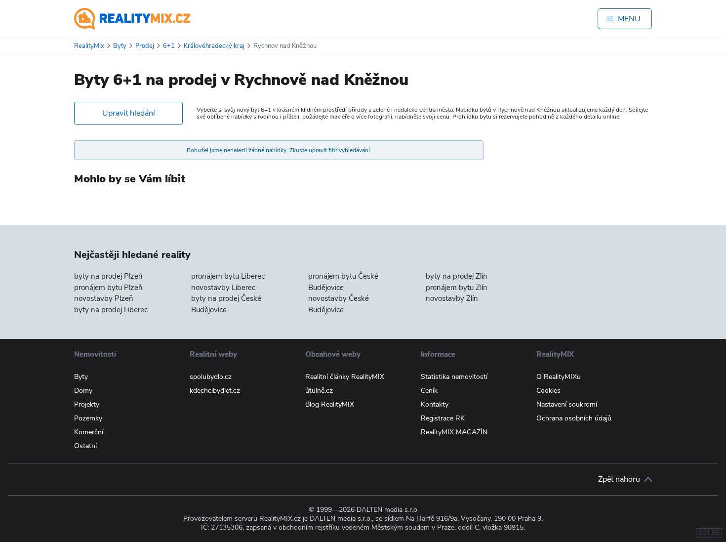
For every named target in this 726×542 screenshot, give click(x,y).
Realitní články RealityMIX (344, 376)
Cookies (548, 390)
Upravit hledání (128, 113)
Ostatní (85, 446)
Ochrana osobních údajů (573, 418)
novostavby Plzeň (103, 298)
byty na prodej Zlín (456, 276)
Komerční (88, 432)
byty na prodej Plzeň (108, 276)
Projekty (86, 404)
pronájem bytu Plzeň (108, 287)
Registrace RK (443, 418)
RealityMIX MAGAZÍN (454, 432)
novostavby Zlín (452, 298)
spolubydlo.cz (211, 376)
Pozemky (88, 418)
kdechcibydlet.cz (215, 390)
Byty (81, 376)
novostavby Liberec (223, 287)
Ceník (429, 390)
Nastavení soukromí (566, 404)
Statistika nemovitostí (454, 376)
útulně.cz (319, 390)
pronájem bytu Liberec (228, 276)
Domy (83, 390)
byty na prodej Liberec (111, 310)
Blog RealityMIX (329, 404)
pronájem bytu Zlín (456, 287)
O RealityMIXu (558, 376)
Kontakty (434, 404)
